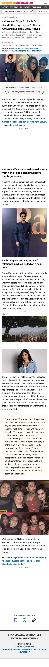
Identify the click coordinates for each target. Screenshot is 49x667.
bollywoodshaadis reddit (25, 649)
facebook (29, 647)
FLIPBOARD (17, 48)
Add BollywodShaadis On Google (17, 12)
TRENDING (14, 7)
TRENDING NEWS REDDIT (32, 51)
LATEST (5, 7)
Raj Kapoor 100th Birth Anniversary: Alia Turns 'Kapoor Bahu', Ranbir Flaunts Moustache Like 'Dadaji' (24, 560)
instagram (7, 649)
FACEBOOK (25, 48)
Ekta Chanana (8, 43)
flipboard (19, 647)
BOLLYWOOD (25, 7)
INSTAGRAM (34, 48)
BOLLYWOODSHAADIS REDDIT (12, 51)
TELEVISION (37, 7)
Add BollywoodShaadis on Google (26, 92)
